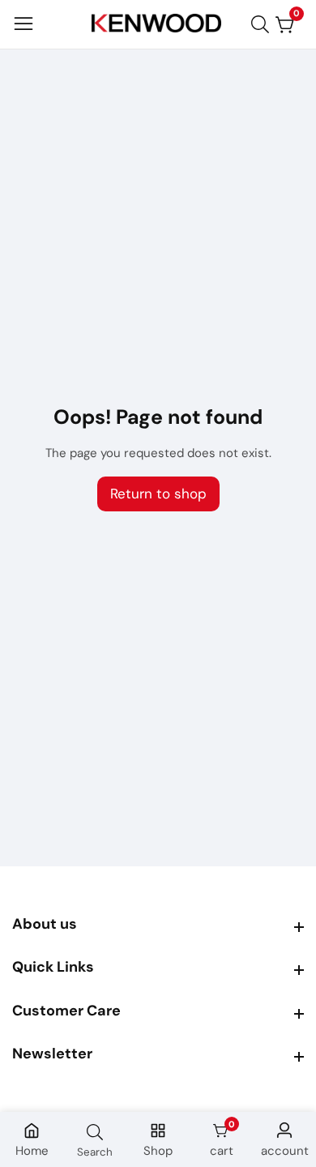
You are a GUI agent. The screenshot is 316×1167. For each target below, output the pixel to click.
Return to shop (158, 493)
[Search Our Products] (263, 24)
